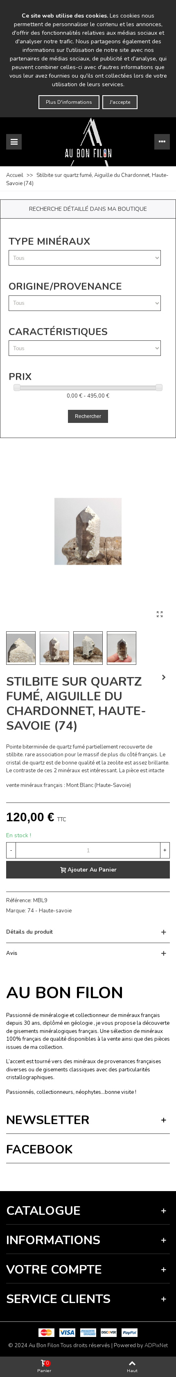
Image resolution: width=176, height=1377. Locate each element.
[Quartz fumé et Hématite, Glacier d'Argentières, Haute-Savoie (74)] (164, 677)
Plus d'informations (69, 102)
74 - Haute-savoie (49, 910)
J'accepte (120, 102)
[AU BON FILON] (88, 141)
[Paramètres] (162, 142)
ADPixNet (156, 1345)
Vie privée (68, 1175)
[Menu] (14, 142)
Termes (88, 1175)
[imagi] (159, 614)
